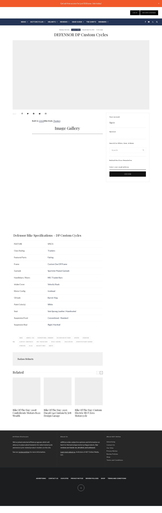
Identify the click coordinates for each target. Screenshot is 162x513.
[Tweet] (28, 113)
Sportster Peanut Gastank (58, 271)
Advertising (111, 442)
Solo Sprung (53, 311)
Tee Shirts (91, 22)
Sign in (112, 122)
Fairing (50, 257)
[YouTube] (149, 21)
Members (102, 22)
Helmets (52, 22)
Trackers (56, 121)
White (50, 304)
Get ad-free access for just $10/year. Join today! (81, 3)
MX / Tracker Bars (55, 278)
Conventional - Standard (45, 337)
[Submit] (39, 113)
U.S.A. (41, 121)
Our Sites (110, 448)
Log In (135, 12)
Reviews (64, 22)
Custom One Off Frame (57, 264)
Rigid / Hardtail (54, 325)
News (23, 22)
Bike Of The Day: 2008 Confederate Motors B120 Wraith (26, 413)
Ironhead (51, 291)
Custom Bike (76, 30)
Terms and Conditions (115, 460)
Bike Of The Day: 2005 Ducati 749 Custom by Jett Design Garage (57, 413)
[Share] (22, 113)
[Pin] (33, 113)
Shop (108, 457)
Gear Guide (77, 22)
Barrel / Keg (53, 298)
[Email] (46, 113)
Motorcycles (37, 22)
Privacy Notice (112, 451)
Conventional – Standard (58, 318)
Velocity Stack (54, 284)
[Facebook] (145, 21)
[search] (143, 150)
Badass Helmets (64, 30)
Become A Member (149, 12)
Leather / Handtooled (67, 311)
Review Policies (112, 454)
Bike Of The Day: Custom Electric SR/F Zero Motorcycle (88, 413)
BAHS (21, 337)
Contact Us (111, 445)
